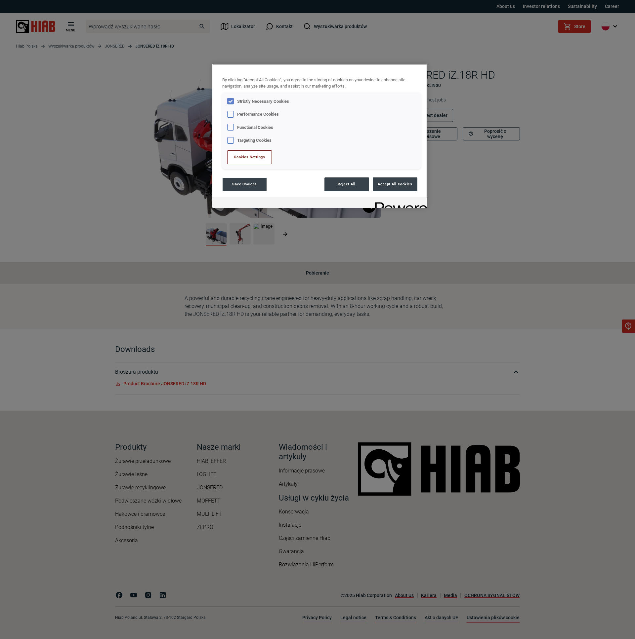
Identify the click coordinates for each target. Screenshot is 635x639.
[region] (319, 135)
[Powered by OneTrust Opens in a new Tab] (399, 204)
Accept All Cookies (395, 184)
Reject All (347, 184)
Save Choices (244, 184)
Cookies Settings (249, 157)
